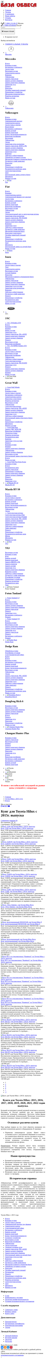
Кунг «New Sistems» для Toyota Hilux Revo (16, 907)
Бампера (8, 439)
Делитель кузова (11, 433)
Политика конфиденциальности (17, 1299)
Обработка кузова (11, 651)
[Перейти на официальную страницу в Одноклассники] (5, 806)
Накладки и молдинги (13, 233)
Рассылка (8, 1341)
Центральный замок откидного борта (18, 418)
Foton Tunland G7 (13, 598)
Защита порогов (11, 564)
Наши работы (10, 16)
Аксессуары (9, 69)
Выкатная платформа (13, 136)
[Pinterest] (11, 1347)
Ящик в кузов (10, 98)
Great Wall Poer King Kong (16, 462)
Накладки (8, 88)
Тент (7, 173)
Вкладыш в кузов (11, 71)
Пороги (8, 86)
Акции (7, 1327)
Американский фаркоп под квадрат (18, 197)
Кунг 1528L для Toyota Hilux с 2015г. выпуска (17, 891)
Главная (8, 10)
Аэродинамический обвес (14, 655)
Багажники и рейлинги (13, 67)
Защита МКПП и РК (12, 562)
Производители (11, 1322)
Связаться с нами (11, 1310)
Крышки (8, 193)
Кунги (7, 63)
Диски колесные (11, 1245)
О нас (7, 1296)
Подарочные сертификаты (14, 1323)
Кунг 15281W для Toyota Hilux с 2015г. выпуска (18, 844)
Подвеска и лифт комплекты (15, 1262)
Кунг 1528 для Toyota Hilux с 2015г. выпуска (17, 828)
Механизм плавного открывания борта (19, 277)
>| (5, 1092)
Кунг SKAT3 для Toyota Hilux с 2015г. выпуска (18, 1052)
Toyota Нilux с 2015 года (14, 799)
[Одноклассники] (5, 1347)
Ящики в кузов (10, 178)
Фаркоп (8, 328)
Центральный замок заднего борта (17, 175)
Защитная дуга (10, 84)
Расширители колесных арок (15, 241)
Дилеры (8, 12)
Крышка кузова (10, 65)
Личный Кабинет (11, 1336)
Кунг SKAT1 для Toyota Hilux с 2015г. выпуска (18, 1021)
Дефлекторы (9, 77)
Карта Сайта (9, 1313)
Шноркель (9, 176)
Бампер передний (11, 132)
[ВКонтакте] (2, 1347)
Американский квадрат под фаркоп (18, 1224)
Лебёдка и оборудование (14, 359)
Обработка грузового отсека (15, 157)
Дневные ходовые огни (13, 1247)
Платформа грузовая (12, 577)
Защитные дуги (10, 152)
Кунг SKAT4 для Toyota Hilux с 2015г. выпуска (18, 1067)
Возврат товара (10, 1311)
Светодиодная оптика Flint (15, 515)
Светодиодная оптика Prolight (16, 517)
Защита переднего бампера (15, 83)
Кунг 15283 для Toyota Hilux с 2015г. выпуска (17, 861)
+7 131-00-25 (10, 23)
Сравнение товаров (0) (9, 820)
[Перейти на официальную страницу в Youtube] (9, 806)
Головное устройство (13, 1238)
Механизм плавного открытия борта (18, 159)
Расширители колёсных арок (15, 169)
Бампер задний (10, 131)
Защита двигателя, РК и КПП (16, 334)
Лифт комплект (10, 528)
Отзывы (8, 18)
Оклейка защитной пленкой (15, 90)
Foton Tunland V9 (13, 619)
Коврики (8, 75)
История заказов (11, 1337)
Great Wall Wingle (13, 387)
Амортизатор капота (12, 73)
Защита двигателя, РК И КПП (16, 218)
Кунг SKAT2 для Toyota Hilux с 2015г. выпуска (18, 1037)
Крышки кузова (11, 327)
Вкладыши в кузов (12, 1240)
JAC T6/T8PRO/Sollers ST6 (17, 346)
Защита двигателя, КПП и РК (16, 146)
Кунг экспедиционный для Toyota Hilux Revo (17, 941)
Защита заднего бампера (14, 81)
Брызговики (9, 127)
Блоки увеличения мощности (16, 134)
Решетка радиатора (12, 96)
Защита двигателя (11, 79)
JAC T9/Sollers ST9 (14, 323)
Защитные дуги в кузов (13, 286)
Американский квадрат (13, 121)
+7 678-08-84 (9, 25)
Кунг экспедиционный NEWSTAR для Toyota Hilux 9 (20, 924)
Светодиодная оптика (13, 171)
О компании (9, 14)
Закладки (8, 1339)
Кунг (7, 556)
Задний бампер (10, 273)
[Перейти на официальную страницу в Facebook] (1, 806)
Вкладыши (9, 138)
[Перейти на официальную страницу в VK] (3, 806)
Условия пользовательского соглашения (19, 1301)
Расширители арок (12, 300)
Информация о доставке (14, 1297)
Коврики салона (11, 572)
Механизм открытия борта (14, 94)
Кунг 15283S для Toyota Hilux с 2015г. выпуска (18, 876)
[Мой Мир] (8, 1347)
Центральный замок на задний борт (18, 247)
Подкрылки (9, 1272)
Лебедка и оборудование (14, 155)
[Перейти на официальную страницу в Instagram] (6, 806)
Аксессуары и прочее (13, 125)
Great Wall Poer (12, 427)
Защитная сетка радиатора (14, 144)
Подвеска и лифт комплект (15, 161)
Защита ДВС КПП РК (13, 429)
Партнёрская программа (14, 1325)
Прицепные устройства (13, 92)
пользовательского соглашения (12, 1355)
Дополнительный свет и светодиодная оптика (22, 214)
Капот (7, 657)
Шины (7, 536)
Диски (7, 142)
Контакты (8, 20)
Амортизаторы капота (13, 195)
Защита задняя (10, 566)
